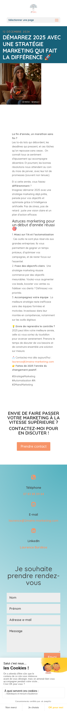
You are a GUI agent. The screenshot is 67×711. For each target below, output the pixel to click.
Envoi (52, 657)
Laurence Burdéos (33, 547)
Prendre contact (34, 446)
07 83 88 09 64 (33, 494)
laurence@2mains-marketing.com (33, 521)
